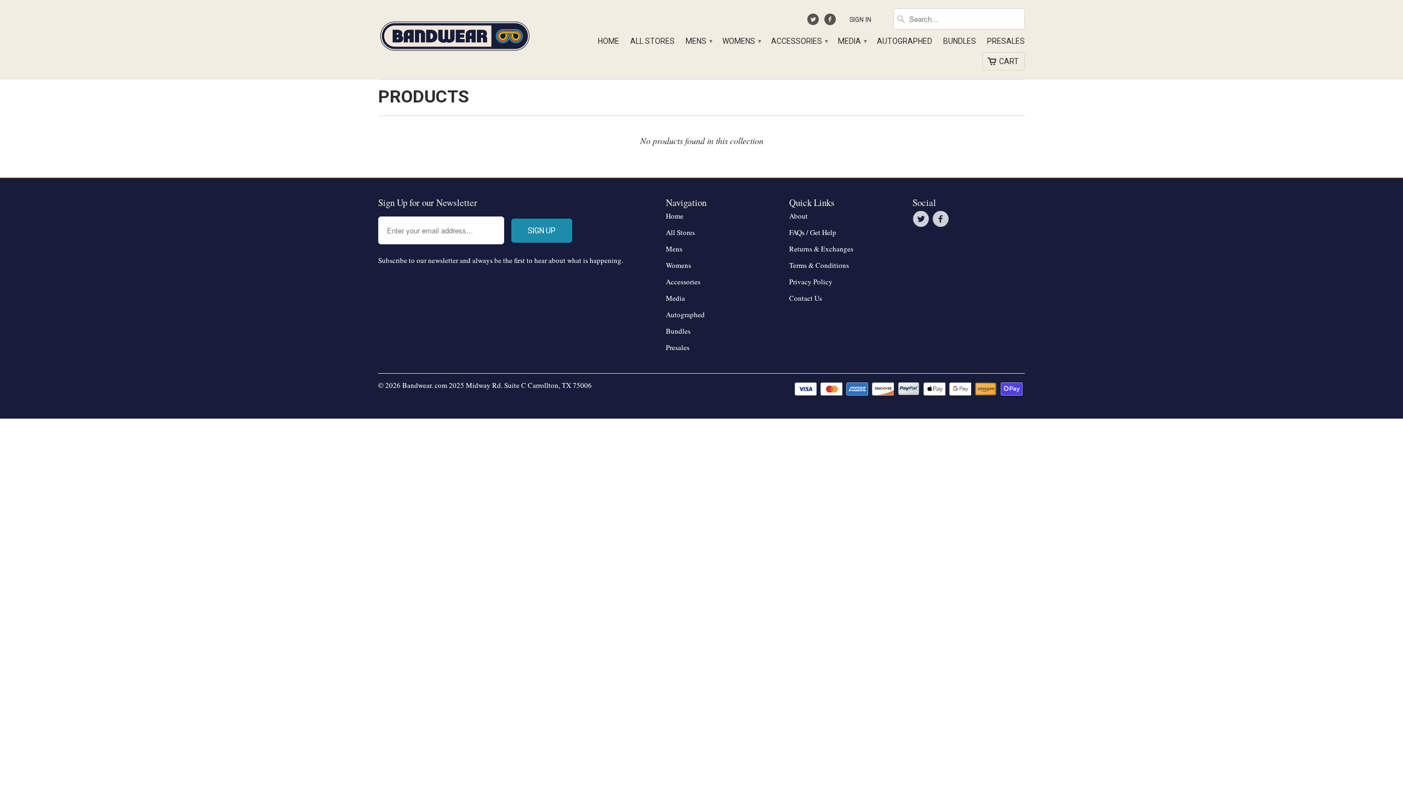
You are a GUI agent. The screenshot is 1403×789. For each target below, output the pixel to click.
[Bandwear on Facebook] (831, 22)
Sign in (860, 20)
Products (423, 96)
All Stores (652, 41)
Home (608, 41)
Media (852, 41)
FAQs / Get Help (812, 232)
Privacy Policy (810, 282)
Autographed (904, 41)
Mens (698, 41)
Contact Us (805, 298)
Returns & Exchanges (821, 249)
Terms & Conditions (819, 265)
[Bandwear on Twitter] (814, 22)
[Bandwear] (455, 34)
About (798, 216)
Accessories (799, 41)
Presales (1006, 41)
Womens (741, 41)
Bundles (959, 41)
